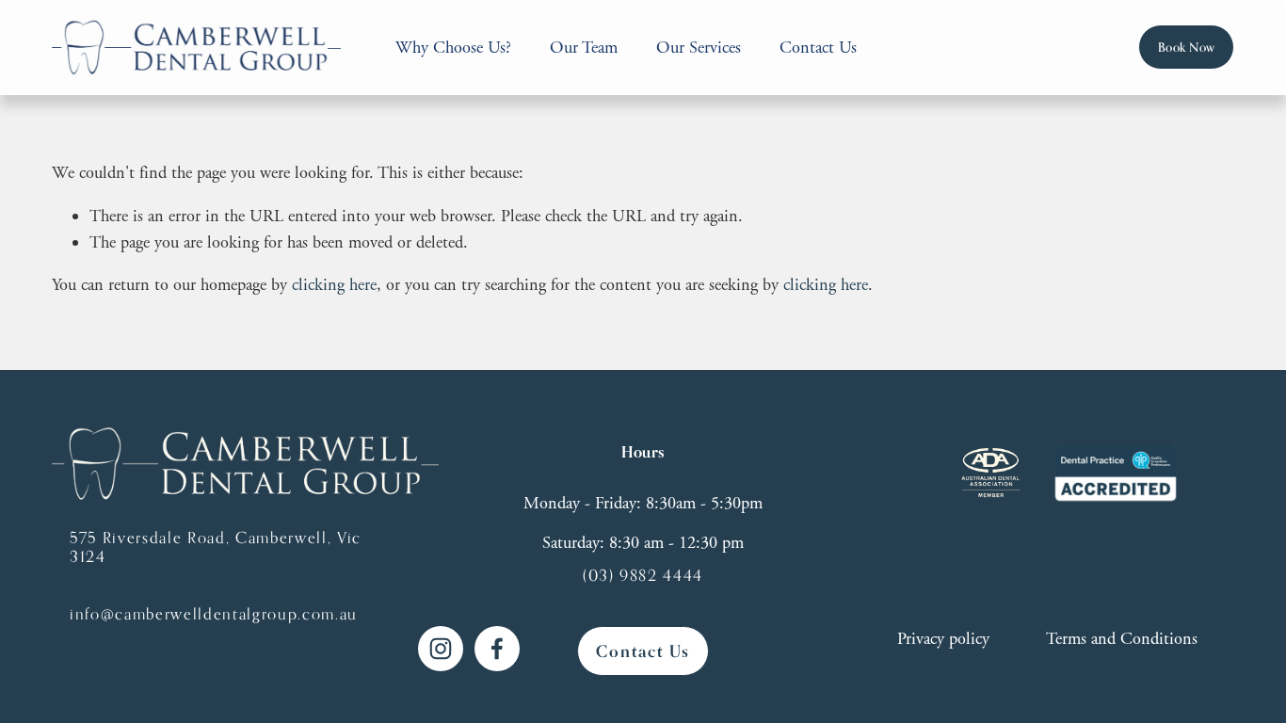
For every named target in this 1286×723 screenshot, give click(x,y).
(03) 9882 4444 (643, 575)
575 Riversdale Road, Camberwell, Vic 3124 (216, 547)
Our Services (698, 47)
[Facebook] (497, 648)
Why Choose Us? (453, 47)
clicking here (334, 285)
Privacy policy (943, 639)
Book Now (1186, 47)
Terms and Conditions (1122, 639)
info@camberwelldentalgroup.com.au (214, 613)
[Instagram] (440, 648)
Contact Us (818, 47)
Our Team (584, 47)
